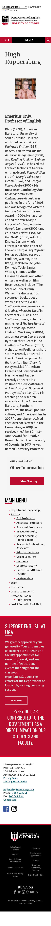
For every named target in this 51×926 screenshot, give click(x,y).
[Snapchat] (27, 892)
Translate (12, 10)
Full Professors (25, 518)
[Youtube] (32, 892)
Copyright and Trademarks (15, 860)
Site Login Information (15, 781)
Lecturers (22, 561)
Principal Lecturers (27, 552)
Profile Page (23, 599)
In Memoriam (24, 578)
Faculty (15, 514)
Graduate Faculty (26, 531)
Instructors (18, 587)
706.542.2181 (16, 796)
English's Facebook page (6, 809)
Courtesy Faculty (26, 565)
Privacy (35, 860)
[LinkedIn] (36, 892)
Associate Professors (29, 522)
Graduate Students (22, 591)
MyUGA (15, 854)
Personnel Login (21, 596)
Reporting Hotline (35, 875)
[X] (19, 892)
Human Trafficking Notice (15, 875)
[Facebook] (15, 892)
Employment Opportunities (36, 854)
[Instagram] (23, 892)
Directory (36, 848)
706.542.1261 (19, 793)
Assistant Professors (29, 527)
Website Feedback (15, 868)
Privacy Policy (10, 778)
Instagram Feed (14, 809)
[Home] (25, 23)
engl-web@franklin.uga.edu (18, 789)
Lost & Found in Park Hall (26, 604)
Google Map (9, 799)
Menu (7, 40)
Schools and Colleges (15, 848)
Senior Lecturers (26, 556)
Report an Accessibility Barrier (35, 867)
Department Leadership (25, 510)
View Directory (29, 481)
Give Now (28, 40)
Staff (14, 582)
